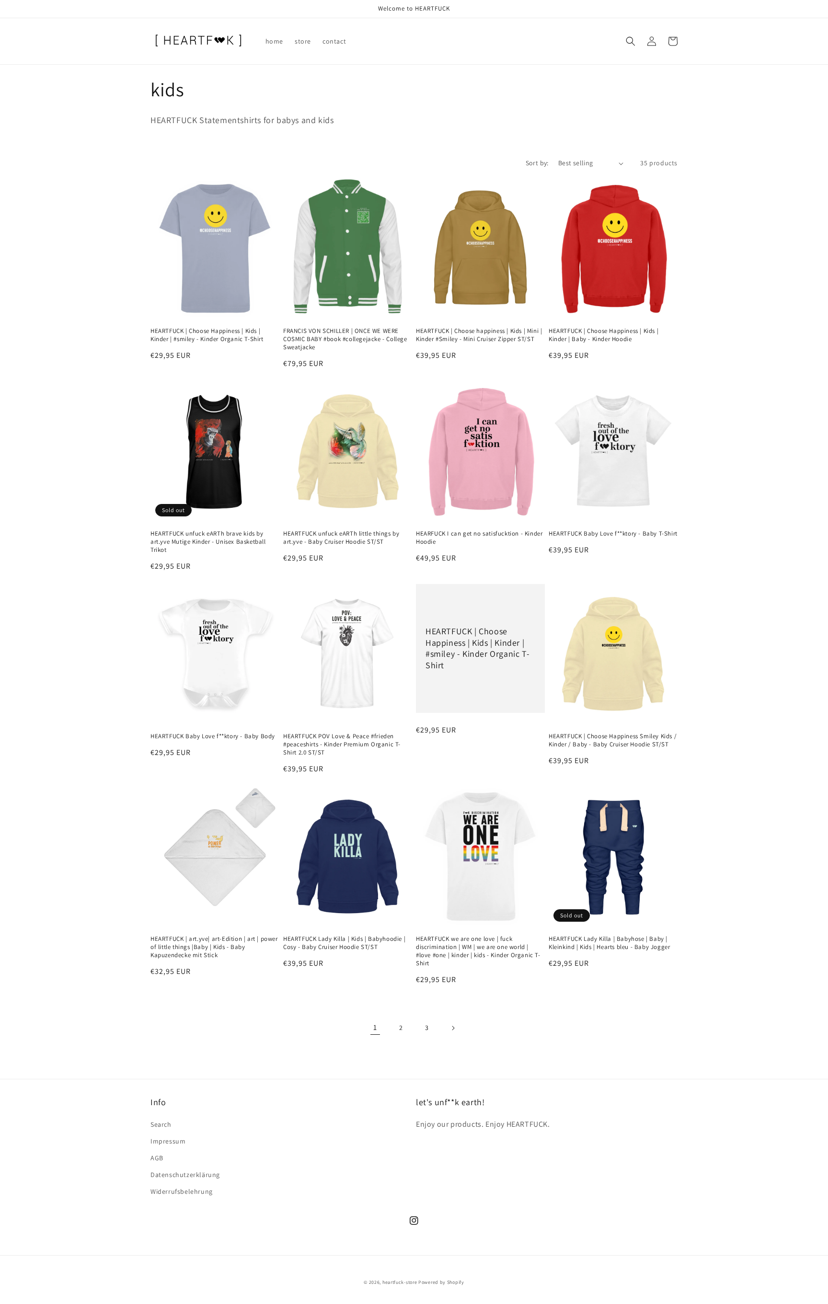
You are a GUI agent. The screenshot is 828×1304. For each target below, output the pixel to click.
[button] (630, 41)
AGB (156, 1158)
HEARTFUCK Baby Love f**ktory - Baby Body (212, 736)
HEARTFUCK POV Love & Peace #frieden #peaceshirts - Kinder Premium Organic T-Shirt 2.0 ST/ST (342, 744)
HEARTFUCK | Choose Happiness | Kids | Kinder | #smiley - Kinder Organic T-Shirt (207, 335)
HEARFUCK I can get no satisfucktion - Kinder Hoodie (479, 538)
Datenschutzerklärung (185, 1174)
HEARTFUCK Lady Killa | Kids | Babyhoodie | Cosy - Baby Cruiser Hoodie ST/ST (344, 943)
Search (161, 1124)
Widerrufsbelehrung (181, 1191)
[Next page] (452, 1028)
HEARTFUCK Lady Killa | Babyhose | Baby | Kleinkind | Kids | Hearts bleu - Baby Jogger (609, 943)
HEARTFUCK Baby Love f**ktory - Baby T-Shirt (613, 534)
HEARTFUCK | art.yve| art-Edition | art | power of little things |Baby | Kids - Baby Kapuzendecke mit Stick (214, 947)
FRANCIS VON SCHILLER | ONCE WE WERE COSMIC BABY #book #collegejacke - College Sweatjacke (345, 339)
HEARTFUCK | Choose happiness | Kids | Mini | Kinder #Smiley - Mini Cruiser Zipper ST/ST (479, 335)
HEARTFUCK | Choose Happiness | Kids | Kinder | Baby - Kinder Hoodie (603, 335)
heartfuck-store (399, 1282)
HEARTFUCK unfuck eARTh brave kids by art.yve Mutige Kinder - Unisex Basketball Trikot (208, 542)
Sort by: (537, 163)
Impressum (167, 1141)
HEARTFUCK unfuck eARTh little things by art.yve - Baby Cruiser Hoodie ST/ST (341, 538)
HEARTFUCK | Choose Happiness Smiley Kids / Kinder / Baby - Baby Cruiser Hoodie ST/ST (613, 740)
